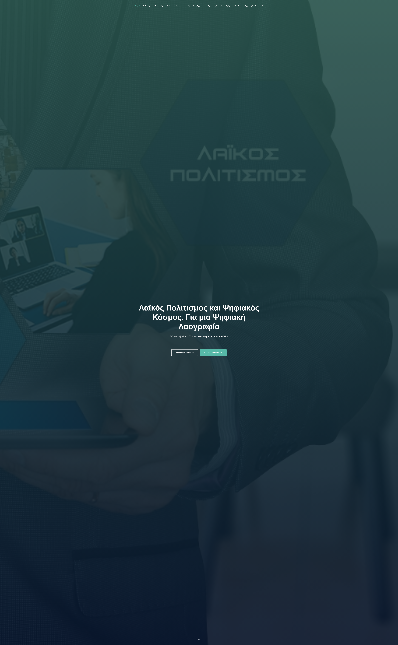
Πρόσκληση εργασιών (196, 6)
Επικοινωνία (266, 6)
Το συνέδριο (147, 6)
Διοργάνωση (180, 6)
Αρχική (137, 6)
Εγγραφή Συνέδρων (252, 6)
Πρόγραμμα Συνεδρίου (185, 353)
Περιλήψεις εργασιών (215, 6)
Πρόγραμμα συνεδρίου (234, 6)
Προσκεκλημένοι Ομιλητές (164, 6)
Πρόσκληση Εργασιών (213, 353)
